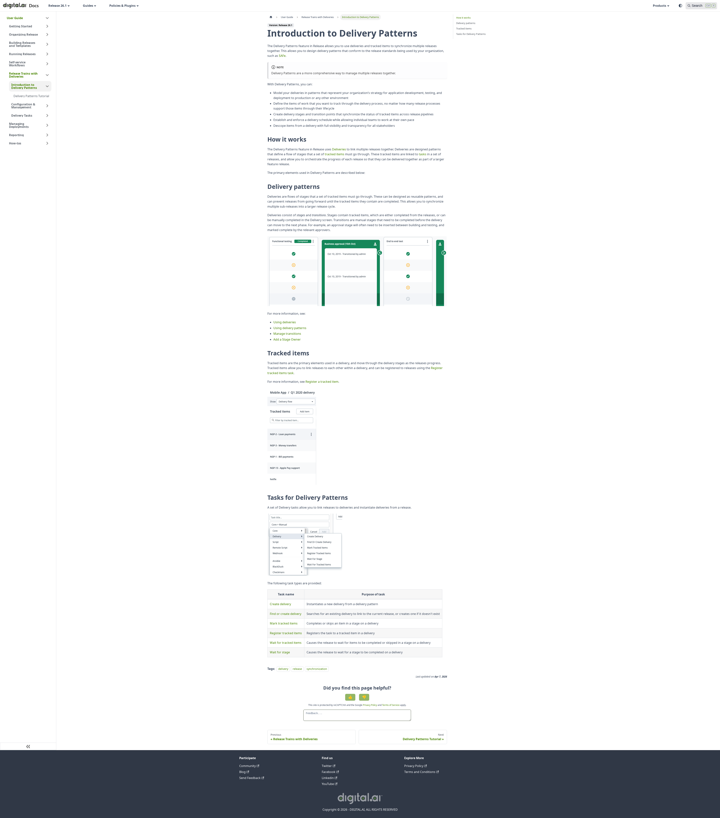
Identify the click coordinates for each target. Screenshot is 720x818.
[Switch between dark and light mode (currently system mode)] (680, 6)
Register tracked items (286, 633)
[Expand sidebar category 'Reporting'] (47, 135)
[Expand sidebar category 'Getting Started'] (47, 26)
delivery (283, 669)
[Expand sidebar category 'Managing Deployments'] (47, 125)
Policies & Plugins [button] (122, 6)
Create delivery (280, 604)
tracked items (334, 154)
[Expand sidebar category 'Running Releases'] (47, 54)
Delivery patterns (465, 23)
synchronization (317, 669)
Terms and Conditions (419, 772)
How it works (463, 17)
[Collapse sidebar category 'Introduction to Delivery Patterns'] (47, 86)
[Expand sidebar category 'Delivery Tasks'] (47, 115)
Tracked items (464, 28)
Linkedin (328, 778)
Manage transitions (287, 334)
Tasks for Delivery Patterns (471, 34)
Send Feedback (250, 778)
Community (247, 766)
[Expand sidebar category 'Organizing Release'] (47, 34)
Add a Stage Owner (287, 339)
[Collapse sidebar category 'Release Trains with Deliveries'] (47, 75)
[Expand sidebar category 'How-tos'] (47, 143)
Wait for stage (280, 652)
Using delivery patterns (289, 328)
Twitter (327, 766)
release (297, 669)
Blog (242, 772)
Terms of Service (391, 705)
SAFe (282, 56)
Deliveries (339, 149)
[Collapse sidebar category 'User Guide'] (47, 18)
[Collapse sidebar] (28, 746)
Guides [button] (88, 6)
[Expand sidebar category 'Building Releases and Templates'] (47, 44)
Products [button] (659, 6)
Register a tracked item (321, 382)
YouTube (328, 784)
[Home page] (270, 17)
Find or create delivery (285, 614)
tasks (422, 154)
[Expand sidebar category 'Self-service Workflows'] (47, 64)
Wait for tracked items (286, 643)
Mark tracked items (284, 623)
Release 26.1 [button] (57, 6)
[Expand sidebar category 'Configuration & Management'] (47, 106)
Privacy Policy (370, 705)
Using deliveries (284, 322)
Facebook (328, 772)
